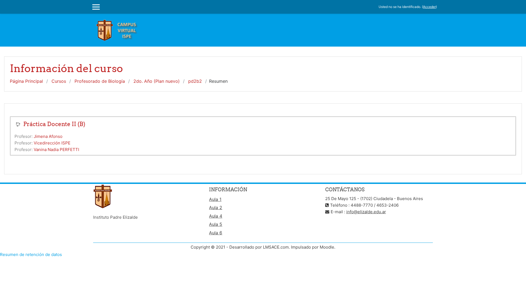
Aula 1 (215, 199)
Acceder (429, 7)
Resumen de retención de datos (31, 254)
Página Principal (26, 81)
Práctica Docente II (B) (54, 124)
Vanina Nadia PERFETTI (56, 149)
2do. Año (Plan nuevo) (156, 81)
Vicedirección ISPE (52, 143)
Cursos (59, 81)
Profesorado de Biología (100, 81)
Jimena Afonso (48, 136)
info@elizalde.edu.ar (366, 211)
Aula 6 (215, 232)
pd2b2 (195, 81)
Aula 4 (215, 216)
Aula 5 (215, 224)
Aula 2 (215, 207)
